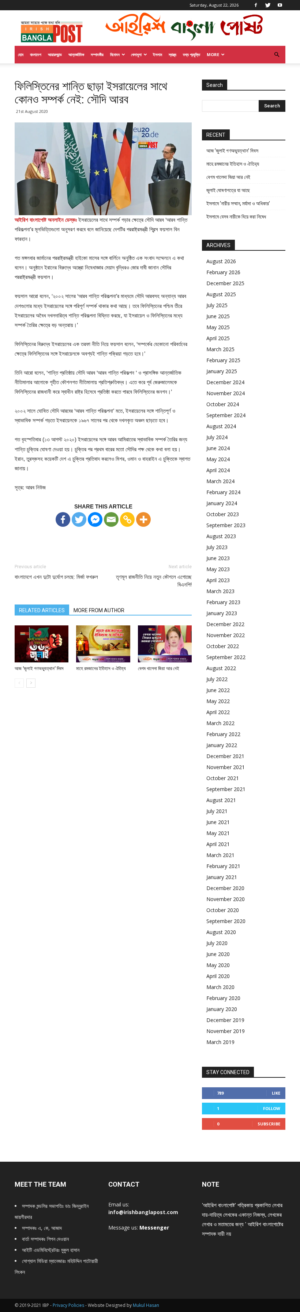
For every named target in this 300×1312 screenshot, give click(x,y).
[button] (276, 54)
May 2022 (218, 701)
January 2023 (221, 613)
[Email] (111, 519)
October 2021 (222, 778)
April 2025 (218, 338)
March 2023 (220, 591)
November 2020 (225, 899)
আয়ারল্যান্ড (55, 54)
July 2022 (217, 679)
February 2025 (223, 360)
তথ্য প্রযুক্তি (191, 54)
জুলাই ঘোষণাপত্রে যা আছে (228, 190)
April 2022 (218, 712)
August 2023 (221, 536)
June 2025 (218, 316)
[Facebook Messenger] (95, 519)
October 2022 (222, 646)
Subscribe (269, 1124)
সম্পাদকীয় (97, 54)
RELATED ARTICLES (42, 610)
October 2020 (222, 910)
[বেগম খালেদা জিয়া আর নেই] (165, 643)
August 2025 (221, 294)
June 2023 (218, 558)
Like (276, 1093)
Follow (271, 1108)
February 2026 (223, 272)
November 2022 (225, 635)
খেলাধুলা (136, 54)
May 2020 (218, 965)
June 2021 (218, 822)
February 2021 (223, 866)
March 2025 (220, 349)
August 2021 (221, 800)
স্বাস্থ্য (172, 54)
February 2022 (223, 734)
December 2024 (225, 382)
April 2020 (218, 976)
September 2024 (225, 415)
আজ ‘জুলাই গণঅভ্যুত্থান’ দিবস (39, 668)
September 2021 (225, 789)
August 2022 (221, 668)
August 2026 (221, 261)
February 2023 (223, 602)
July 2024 (217, 437)
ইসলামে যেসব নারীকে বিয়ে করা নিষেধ (236, 217)
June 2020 (218, 954)
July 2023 (217, 547)
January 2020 (221, 1009)
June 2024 (218, 448)
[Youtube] (279, 5)
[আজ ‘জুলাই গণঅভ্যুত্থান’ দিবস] (41, 643)
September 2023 (225, 525)
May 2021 (218, 833)
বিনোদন (115, 54)
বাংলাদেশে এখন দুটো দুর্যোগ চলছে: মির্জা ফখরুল (56, 577)
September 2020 (225, 921)
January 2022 (221, 745)
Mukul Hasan (146, 1305)
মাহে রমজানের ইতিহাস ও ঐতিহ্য (101, 668)
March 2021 (220, 855)
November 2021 (225, 767)
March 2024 (220, 481)
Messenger (154, 1227)
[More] (143, 519)
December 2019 (225, 1020)
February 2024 (223, 492)
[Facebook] (255, 5)
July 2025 (217, 305)
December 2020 (225, 888)
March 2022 (220, 723)
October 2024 (222, 404)
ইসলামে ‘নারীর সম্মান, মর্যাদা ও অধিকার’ (238, 203)
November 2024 (225, 393)
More (213, 54)
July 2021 (217, 811)
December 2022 (225, 624)
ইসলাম (157, 54)
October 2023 (222, 514)
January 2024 (221, 503)
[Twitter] (267, 5)
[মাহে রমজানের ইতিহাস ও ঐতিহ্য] (103, 643)
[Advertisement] (103, 539)
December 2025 (225, 283)
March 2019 (220, 1042)
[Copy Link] (127, 519)
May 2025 (218, 327)
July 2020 (217, 943)
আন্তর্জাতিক (76, 54)
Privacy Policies (69, 1305)
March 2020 (220, 987)
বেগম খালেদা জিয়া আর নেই (158, 668)
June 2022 (218, 690)
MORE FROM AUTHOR (99, 610)
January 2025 (221, 371)
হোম (20, 54)
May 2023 (218, 569)
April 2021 (218, 844)
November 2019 (225, 1031)
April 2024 (218, 470)
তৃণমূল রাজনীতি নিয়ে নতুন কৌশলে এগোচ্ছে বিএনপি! (154, 581)
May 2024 (218, 459)
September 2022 (225, 657)
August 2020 (221, 932)
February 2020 (223, 998)
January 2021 (221, 877)
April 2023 (218, 580)
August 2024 (221, 426)
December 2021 (225, 756)
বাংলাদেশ (35, 54)
